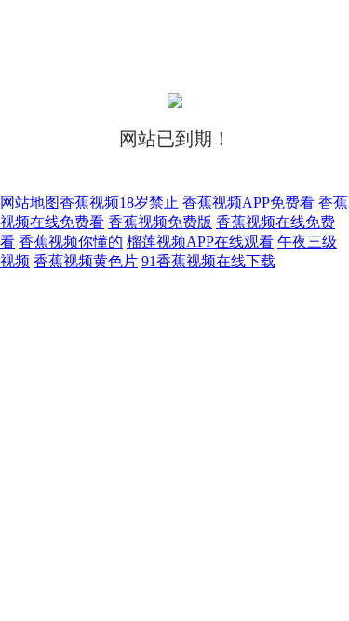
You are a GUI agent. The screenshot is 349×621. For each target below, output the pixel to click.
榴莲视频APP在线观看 (200, 242)
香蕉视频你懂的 (71, 242)
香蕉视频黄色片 (86, 261)
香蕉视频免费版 (160, 222)
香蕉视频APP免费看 (248, 202)
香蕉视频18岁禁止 (119, 202)
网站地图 (30, 202)
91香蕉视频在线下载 (208, 261)
